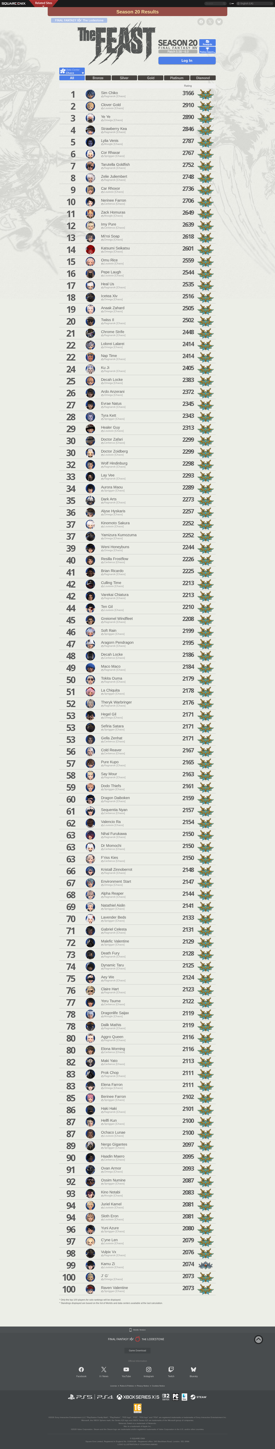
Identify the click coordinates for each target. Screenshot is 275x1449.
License (113, 1386)
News (105, 1376)
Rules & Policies (127, 1386)
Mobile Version (139, 1330)
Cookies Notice (158, 1386)
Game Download (137, 1350)
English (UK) (247, 3)
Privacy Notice (143, 1386)
